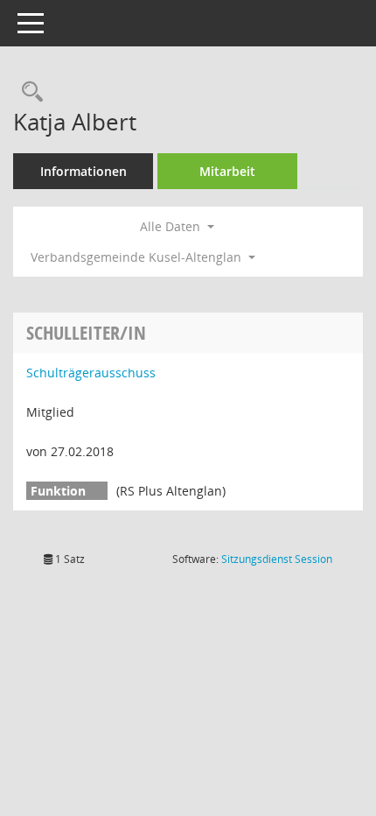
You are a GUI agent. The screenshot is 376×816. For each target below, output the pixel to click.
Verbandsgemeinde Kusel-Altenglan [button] (138, 257)
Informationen (83, 171)
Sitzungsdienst (276, 559)
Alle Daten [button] (172, 226)
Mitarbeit (227, 171)
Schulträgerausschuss (91, 372)
